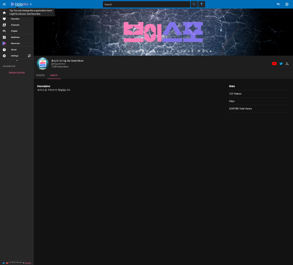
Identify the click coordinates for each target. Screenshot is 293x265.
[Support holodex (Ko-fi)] (7, 262)
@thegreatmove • (58, 64)
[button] (29, 56)
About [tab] (54, 75)
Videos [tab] (40, 75)
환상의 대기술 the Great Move (67, 60)
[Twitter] (3, 262)
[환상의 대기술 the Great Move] (43, 63)
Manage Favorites (17, 72)
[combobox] (146, 4)
